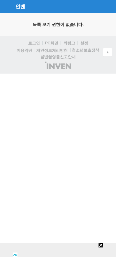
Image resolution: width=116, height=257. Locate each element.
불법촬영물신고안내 (58, 56)
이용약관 (24, 50)
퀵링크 (69, 43)
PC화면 (51, 43)
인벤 (20, 6)
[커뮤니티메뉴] (6, 6)
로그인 (34, 43)
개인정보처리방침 (52, 50)
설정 (84, 43)
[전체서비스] (109, 6)
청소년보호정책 (85, 50)
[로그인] (99, 6)
